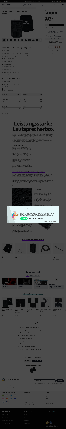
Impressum (46, 221)
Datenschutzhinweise (52, 221)
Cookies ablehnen (32, 218)
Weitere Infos (40, 218)
